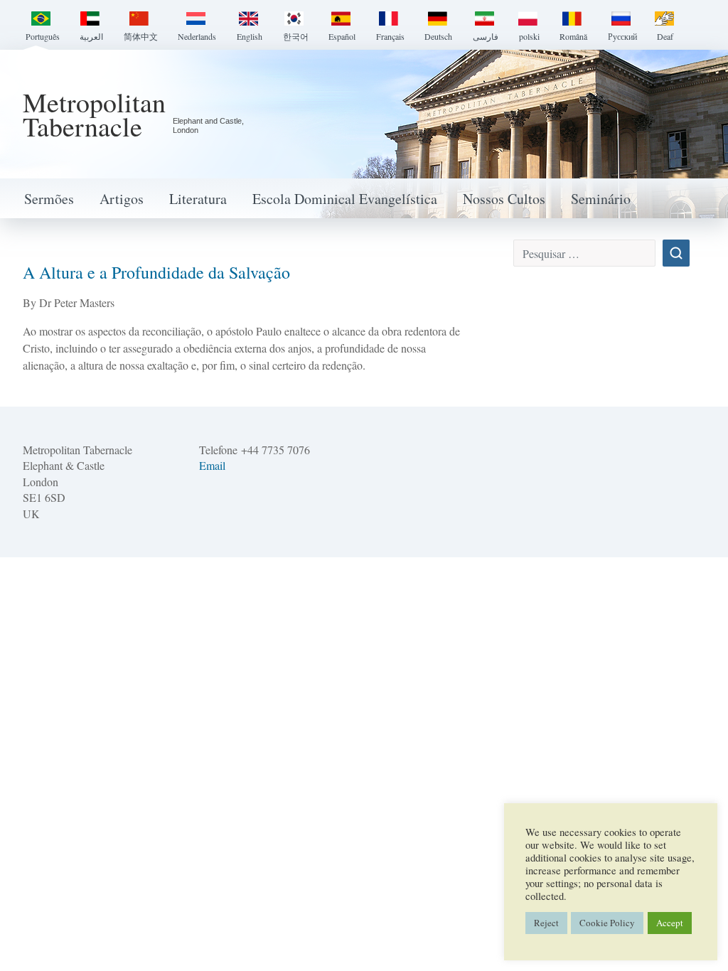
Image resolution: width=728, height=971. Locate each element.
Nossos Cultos (504, 198)
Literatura (198, 198)
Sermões (49, 198)
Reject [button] (546, 922)
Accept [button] (669, 922)
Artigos (122, 198)
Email (212, 465)
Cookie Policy (607, 922)
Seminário (601, 198)
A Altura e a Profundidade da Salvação (156, 272)
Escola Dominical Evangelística (344, 198)
